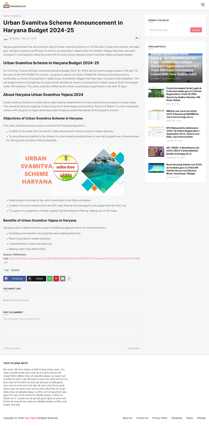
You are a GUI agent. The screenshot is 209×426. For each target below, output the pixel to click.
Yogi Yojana (30, 418)
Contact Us (142, 418)
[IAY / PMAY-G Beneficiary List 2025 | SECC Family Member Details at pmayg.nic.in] (156, 151)
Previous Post (12, 348)
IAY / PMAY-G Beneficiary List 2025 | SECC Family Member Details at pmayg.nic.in (182, 150)
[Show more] (69, 278)
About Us (127, 418)
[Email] (62, 278)
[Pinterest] (56, 278)
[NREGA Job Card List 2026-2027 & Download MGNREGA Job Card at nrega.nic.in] (156, 115)
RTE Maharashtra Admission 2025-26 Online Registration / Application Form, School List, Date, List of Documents (183, 132)
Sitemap (201, 418)
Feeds (189, 418)
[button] (203, 5)
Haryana (16, 16)
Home (6, 16)
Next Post (133, 348)
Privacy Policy (159, 418)
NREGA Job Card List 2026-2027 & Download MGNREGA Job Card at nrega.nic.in (182, 114)
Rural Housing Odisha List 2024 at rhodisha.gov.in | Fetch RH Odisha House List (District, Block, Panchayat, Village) (184, 169)
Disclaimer (176, 418)
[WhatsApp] (50, 278)
